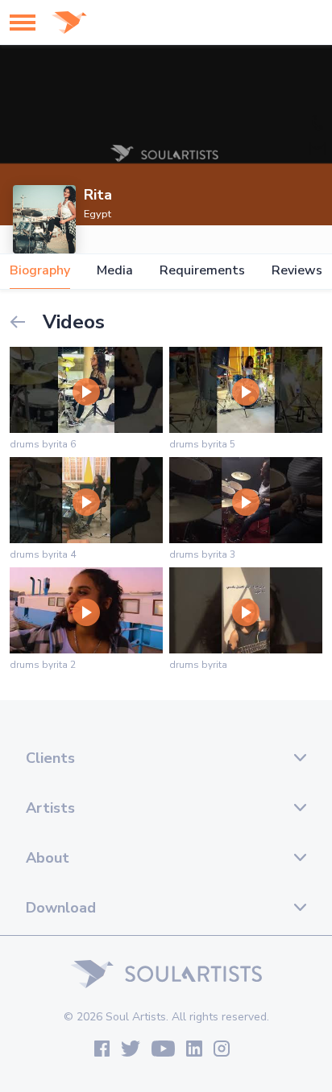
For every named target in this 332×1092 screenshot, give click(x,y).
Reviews (297, 270)
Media (115, 270)
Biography (40, 270)
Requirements (202, 270)
